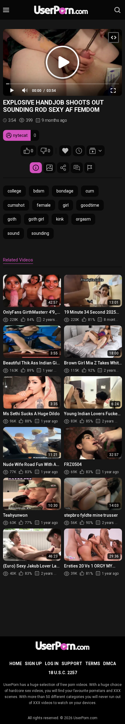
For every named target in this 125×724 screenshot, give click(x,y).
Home (15, 663)
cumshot (16, 205)
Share (63, 167)
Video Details (36, 167)
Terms (92, 663)
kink (60, 219)
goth (12, 219)
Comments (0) (77, 167)
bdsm (38, 191)
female (44, 205)
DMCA (109, 663)
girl (66, 205)
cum (90, 191)
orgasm (83, 219)
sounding (40, 233)
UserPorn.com (85, 718)
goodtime (90, 205)
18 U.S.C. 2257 (62, 672)
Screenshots (49, 167)
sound (13, 233)
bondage (64, 191)
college (14, 191)
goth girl (36, 219)
